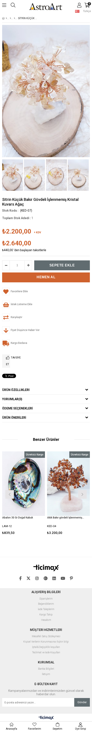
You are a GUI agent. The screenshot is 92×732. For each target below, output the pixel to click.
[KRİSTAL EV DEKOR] (14, 18)
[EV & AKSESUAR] (10, 18)
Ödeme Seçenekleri (17, 408)
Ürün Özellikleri (16, 390)
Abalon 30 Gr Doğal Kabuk (17, 517)
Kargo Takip (46, 614)
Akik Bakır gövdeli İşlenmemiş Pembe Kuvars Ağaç (66, 517)
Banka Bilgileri (46, 668)
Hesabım (46, 620)
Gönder (82, 702)
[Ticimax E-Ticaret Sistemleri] (46, 718)
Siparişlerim (46, 598)
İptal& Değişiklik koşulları (46, 647)
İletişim (46, 674)
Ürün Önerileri (14, 417)
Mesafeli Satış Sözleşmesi (46, 636)
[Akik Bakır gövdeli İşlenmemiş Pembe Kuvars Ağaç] (68, 483)
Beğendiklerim (46, 604)
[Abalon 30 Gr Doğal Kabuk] (23, 483)
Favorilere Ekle (23, 494)
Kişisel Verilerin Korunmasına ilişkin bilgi (46, 641)
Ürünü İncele (32, 494)
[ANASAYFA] (6, 18)
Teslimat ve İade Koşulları (46, 652)
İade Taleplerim (46, 609)
